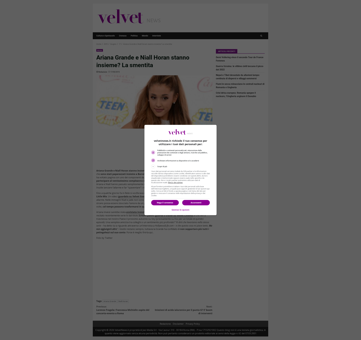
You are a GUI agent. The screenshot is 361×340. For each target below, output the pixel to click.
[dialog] (180, 170)
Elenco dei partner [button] (175, 182)
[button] (180, 167)
